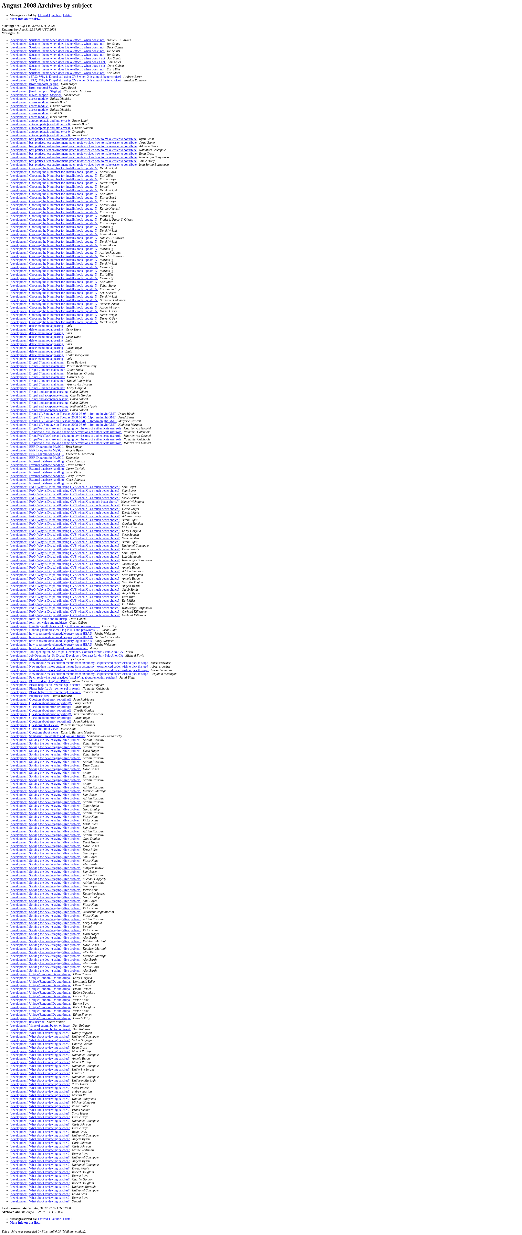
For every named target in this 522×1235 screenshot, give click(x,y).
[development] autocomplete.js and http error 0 (40, 120)
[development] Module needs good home (36, 659)
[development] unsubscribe (27, 1022)
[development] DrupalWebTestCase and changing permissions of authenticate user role (66, 428)
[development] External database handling (37, 461)
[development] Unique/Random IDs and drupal (40, 974)
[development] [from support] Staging (34, 84)
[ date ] (67, 15)
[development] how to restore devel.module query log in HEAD (51, 633)
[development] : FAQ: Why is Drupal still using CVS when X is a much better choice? (66, 76)
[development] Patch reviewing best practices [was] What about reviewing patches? (64, 677)
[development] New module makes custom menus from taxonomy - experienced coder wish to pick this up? (79, 663)
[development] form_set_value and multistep (39, 619)
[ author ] (56, 15)
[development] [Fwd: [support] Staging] (36, 91)
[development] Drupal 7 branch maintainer (37, 362)
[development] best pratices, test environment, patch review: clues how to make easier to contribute (73, 139)
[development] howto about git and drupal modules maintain (49, 648)
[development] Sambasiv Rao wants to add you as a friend (47, 736)
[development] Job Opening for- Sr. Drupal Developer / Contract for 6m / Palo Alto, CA (67, 652)
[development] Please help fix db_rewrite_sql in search (45, 684)
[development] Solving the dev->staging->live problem (45, 739)
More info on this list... (25, 19)
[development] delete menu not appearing (37, 325)
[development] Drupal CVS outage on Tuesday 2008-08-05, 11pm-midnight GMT (63, 413)
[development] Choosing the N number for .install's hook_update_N (54, 168)
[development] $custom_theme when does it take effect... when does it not (58, 58)
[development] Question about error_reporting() (41, 699)
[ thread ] (44, 15)
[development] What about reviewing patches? (40, 1033)
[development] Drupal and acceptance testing (39, 391)
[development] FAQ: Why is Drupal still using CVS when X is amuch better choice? (64, 501)
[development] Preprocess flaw (30, 695)
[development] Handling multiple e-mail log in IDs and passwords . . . (55, 626)
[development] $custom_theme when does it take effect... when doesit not (57, 40)
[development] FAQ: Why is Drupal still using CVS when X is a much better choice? (65, 487)
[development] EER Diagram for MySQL (37, 446)
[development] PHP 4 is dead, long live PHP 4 (40, 681)
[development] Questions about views (34, 725)
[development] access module (29, 98)
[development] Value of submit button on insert (40, 1025)
